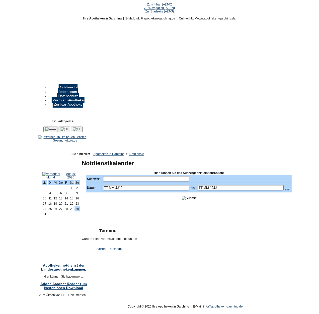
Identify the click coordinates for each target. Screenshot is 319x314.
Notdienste (136, 154)
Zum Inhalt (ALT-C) (159, 4)
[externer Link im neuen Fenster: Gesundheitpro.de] (63, 140)
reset (287, 189)
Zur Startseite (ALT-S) (159, 11)
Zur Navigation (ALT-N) (159, 8)
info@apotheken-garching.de (223, 306)
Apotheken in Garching (109, 154)
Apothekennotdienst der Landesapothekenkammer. (63, 267)
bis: (193, 188)
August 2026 (71, 175)
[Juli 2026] (52, 177)
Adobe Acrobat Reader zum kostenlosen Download (63, 286)
